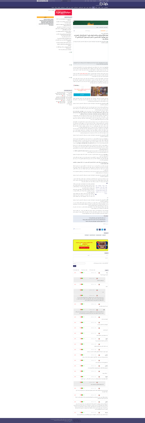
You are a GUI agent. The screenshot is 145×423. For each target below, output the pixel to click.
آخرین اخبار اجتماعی (68, 17)
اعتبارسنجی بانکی (43, 21)
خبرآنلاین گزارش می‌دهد (104, 33)
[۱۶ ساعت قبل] (69, 94)
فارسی (106, 0)
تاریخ (85, 7)
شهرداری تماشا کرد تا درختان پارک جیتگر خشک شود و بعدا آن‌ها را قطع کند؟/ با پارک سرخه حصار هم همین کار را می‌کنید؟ (60, 98)
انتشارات (59, 7)
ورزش (87, 7)
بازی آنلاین (45, 19)
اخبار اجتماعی (101, 27)
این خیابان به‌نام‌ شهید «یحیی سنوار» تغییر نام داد (97, 218)
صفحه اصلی (106, 7)
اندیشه (72, 7)
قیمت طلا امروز (51, 22)
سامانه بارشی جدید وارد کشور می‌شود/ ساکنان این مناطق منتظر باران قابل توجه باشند (63, 35)
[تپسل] (73, 21)
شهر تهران (104, 235)
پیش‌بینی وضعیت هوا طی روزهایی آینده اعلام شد (63, 42)
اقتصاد (99, 7)
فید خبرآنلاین (47, 1)
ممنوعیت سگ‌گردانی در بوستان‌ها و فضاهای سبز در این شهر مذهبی (63, 32)
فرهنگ (96, 7)
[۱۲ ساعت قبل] (69, 103)
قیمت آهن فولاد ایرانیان (49, 21)
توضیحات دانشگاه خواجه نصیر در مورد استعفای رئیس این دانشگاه (63, 40)
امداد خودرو (45, 24)
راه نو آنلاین (48, 19)
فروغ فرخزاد (86, 235)
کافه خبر (67, 7)
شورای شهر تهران (98, 235)
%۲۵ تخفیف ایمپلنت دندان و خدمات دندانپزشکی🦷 (84, 243)
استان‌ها (53, 7)
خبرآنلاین (102, 4)
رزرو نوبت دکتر (51, 25)
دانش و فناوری (81, 7)
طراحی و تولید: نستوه (67, 421)
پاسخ (75, 272)
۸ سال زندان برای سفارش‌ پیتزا (66, 36)
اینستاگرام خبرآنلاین (44, 1)
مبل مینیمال (45, 20)
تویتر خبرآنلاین (42, 1)
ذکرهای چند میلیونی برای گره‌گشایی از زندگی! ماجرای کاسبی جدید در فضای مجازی (63, 29)
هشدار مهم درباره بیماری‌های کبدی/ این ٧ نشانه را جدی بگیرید (63, 19)
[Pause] (92, 95)
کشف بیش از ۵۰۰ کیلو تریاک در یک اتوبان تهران (64, 27)
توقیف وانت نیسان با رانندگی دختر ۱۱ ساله (65, 49)
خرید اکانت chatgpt (50, 24)
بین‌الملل (90, 7)
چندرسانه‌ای (63, 7)
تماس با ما (94, 0)
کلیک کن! (82, 94)
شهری (97, 27)
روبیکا (37, 1)
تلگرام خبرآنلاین (45, 1)
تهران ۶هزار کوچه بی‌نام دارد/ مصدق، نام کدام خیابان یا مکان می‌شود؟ (94, 219)
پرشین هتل (41, 20)
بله (39, 1)
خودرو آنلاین (76, 7)
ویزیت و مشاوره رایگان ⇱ (84, 247)
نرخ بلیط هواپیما (41, 24)
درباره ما (91, 0)
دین (69, 7)
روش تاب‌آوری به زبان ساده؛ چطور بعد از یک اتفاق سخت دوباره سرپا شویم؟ (63, 25)
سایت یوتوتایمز (43, 22)
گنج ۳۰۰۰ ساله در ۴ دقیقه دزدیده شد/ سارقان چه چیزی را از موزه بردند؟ (63, 22)
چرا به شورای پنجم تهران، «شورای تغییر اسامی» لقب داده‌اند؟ (95, 221)
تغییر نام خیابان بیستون (84, 73)
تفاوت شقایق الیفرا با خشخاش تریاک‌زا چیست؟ (64, 38)
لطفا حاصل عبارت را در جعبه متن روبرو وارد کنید (101, 263)
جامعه (93, 7)
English (100, 0)
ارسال (74, 266)
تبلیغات (88, 0)
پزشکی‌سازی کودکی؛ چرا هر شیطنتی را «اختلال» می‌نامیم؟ (64, 45)
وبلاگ (56, 7)
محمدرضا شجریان (92, 235)
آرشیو (85, 0)
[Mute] (93, 95)
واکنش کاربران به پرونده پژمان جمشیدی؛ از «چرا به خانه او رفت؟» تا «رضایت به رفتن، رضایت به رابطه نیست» (60, 94)
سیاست (102, 7)
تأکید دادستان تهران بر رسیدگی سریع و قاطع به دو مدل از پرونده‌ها (63, 47)
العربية (103, 0)
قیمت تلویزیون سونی (50, 20)
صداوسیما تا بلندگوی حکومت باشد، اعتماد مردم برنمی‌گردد (60, 102)
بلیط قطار (47, 22)
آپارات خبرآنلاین (40, 1)
